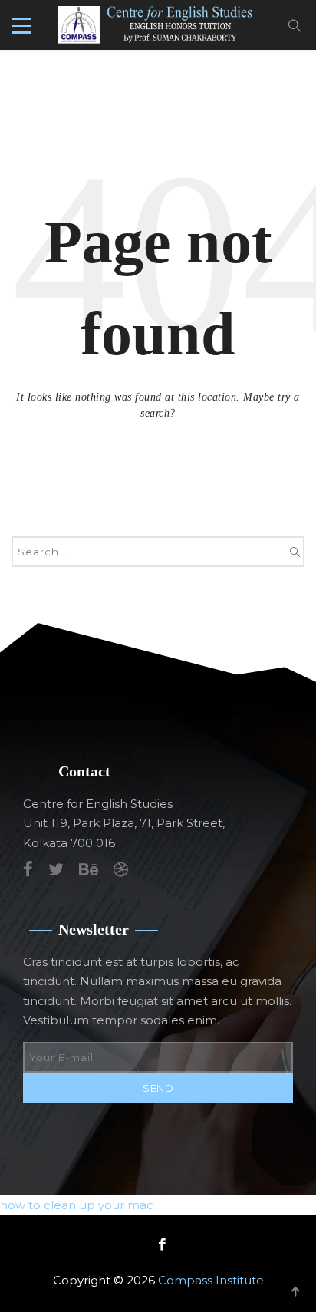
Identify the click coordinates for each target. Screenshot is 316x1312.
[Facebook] (158, 1244)
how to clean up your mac (76, 1205)
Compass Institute (211, 1280)
